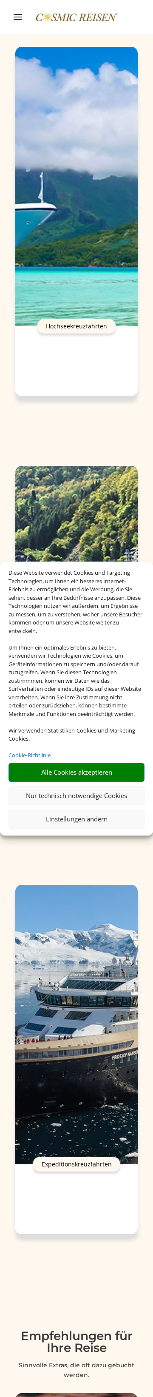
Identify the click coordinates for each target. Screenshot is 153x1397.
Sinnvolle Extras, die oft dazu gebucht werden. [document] (76, 1370)
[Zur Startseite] (76, 17)
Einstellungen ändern (77, 819)
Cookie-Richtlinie (29, 755)
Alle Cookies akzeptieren (76, 772)
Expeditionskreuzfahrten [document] (77, 1164)
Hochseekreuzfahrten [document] (76, 326)
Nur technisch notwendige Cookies (76, 795)
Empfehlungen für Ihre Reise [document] (77, 1342)
